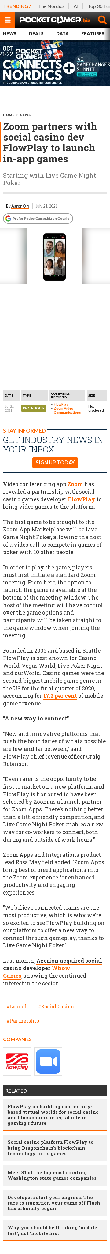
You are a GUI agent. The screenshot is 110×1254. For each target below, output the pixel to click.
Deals (36, 33)
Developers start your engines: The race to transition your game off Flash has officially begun (54, 1202)
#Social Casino (56, 1006)
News (9, 33)
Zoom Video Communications (67, 410)
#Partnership (22, 1020)
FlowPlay (61, 404)
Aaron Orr (20, 206)
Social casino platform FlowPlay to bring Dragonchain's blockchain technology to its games (51, 1147)
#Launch (17, 1006)
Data (62, 33)
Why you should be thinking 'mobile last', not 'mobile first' (52, 1230)
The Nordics (51, 6)
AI (76, 6)
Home (8, 115)
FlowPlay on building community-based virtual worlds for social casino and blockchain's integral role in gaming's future (53, 1114)
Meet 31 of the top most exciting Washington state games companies (52, 1175)
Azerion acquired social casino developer (52, 968)
